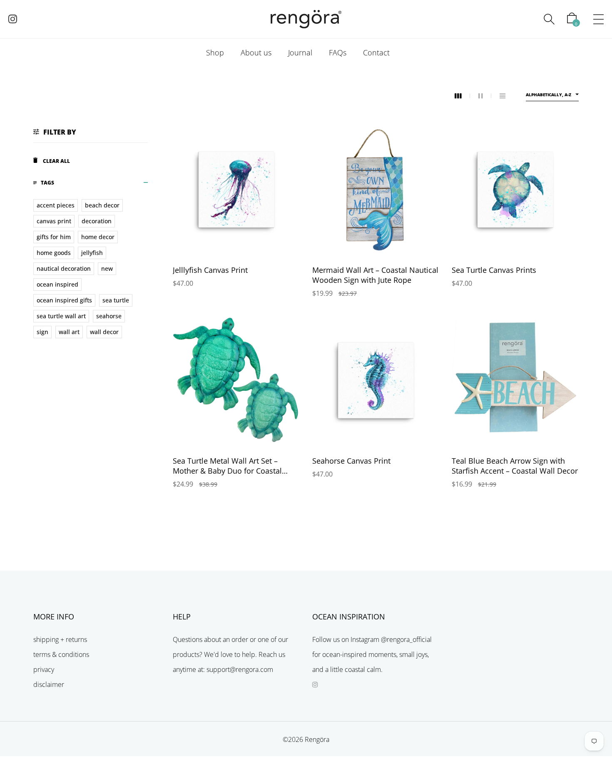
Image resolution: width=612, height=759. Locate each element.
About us (256, 52)
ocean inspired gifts (64, 300)
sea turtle (115, 300)
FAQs (337, 52)
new (107, 268)
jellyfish (92, 253)
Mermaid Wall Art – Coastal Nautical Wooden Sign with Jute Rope (375, 275)
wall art (69, 332)
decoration (97, 221)
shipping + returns (60, 639)
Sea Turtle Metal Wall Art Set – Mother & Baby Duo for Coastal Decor (227, 471)
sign (42, 332)
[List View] (502, 96)
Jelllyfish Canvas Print (210, 270)
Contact (376, 52)
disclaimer (48, 684)
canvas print (54, 221)
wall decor (104, 332)
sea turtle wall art (61, 316)
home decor (97, 237)
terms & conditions (61, 654)
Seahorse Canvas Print (351, 461)
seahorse (109, 316)
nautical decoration (64, 268)
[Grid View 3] (462, 96)
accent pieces (56, 205)
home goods (54, 253)
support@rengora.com (239, 669)
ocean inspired (57, 284)
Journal (300, 52)
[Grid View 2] (484, 96)
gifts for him (54, 237)
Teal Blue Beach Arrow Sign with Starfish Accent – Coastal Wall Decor (515, 466)
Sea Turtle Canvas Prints (494, 270)
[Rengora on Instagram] (12, 20)
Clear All (56, 161)
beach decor (102, 205)
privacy (43, 669)
